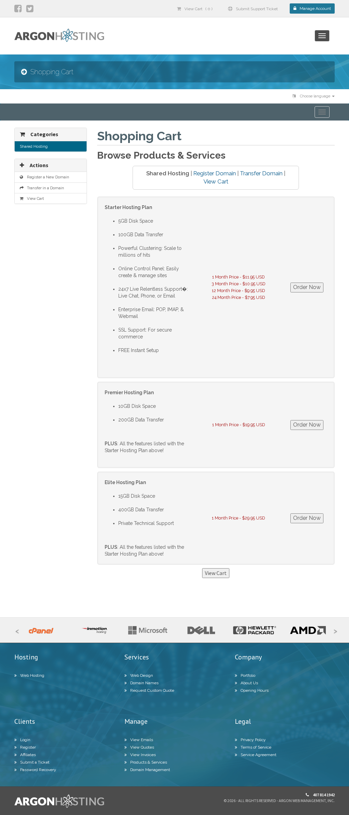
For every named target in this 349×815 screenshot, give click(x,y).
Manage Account (315, 8)
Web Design (141, 675)
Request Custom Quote (152, 690)
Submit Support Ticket (257, 8)
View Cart (215, 181)
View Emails (141, 739)
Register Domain (214, 173)
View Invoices (143, 754)
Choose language (315, 96)
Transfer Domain (261, 173)
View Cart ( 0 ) (198, 8)
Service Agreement (258, 754)
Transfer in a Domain (44, 188)
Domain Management (150, 769)
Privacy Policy (253, 739)
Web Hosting (32, 675)
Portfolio (248, 675)
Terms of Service (256, 747)
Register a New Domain (47, 177)
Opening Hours (255, 690)
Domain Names (144, 683)
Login (25, 739)
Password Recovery (38, 769)
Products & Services (148, 762)
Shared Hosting (34, 146)
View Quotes (142, 747)
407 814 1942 (323, 794)
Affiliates (28, 754)
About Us (249, 683)
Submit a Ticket (34, 762)
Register (28, 747)
